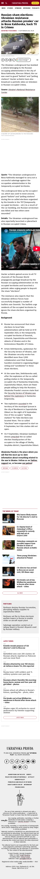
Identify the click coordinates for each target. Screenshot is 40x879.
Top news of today (10, 511)
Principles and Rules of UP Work (20, 782)
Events (28, 774)
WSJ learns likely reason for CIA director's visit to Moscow (27, 517)
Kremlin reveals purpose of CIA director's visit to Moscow (16, 647)
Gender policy (20, 779)
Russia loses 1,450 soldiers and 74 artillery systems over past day (17, 673)
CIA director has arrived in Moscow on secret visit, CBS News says (27, 570)
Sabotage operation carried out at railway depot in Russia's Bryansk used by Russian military (19, 627)
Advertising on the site (16, 774)
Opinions (18, 8)
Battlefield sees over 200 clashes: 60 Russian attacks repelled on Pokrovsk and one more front (19, 656)
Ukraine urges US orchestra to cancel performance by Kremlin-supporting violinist (19, 710)
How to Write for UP (15, 784)
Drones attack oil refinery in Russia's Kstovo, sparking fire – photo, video (18, 691)
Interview (26, 8)
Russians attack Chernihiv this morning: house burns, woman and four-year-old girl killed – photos (19, 682)
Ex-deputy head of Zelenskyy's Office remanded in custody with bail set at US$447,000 (25, 531)
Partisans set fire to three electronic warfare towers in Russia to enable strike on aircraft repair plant (18, 618)
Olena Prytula (25, 857)
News (4, 8)
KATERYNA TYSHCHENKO (9, 31)
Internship (28, 784)
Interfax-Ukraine (23, 821)
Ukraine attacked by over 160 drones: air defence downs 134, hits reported (18, 665)
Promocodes (20, 787)
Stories (10, 8)
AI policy (31, 777)
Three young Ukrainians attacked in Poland (27, 557)
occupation (15, 468)
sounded (22, 404)
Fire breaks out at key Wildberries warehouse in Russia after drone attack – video (26, 583)
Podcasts (35, 8)
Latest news (8, 641)
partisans (5, 468)
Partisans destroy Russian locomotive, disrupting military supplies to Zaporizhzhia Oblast (19, 609)
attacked (15, 437)
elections (24, 468)
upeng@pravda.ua (25, 858)
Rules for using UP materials (15, 777)
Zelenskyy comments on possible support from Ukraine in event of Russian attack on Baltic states (27, 545)
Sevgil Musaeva (25, 855)
